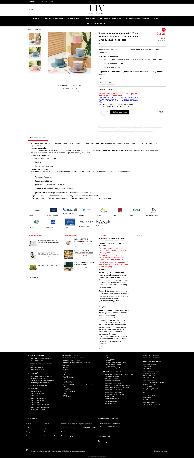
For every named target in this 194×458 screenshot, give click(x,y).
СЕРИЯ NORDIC (110, 396)
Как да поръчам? (49, 436)
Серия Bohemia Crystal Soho (114, 368)
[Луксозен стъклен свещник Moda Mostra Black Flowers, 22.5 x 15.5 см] (32, 255)
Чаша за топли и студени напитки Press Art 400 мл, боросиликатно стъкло (83, 240)
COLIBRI (65, 369)
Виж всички (102, 349)
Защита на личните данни (69, 428)
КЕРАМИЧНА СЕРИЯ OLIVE (151, 358)
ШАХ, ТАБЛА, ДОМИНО (150, 389)
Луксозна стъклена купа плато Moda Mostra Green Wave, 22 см (48, 265)
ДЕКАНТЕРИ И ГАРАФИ (38, 409)
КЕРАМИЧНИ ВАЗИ (149, 375)
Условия (46, 432)
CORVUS (65, 376)
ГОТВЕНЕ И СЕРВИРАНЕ (110, 18)
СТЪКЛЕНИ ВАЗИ (148, 378)
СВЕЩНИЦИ (147, 366)
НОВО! (36, 18)
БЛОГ (63, 432)
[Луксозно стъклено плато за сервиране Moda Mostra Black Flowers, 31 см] (32, 243)
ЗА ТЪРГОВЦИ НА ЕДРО (97, 23)
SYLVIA (65, 372)
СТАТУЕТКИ (147, 369)
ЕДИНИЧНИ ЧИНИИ (37, 361)
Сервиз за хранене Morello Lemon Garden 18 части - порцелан (83, 252)
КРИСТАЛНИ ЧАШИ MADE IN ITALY (73, 358)
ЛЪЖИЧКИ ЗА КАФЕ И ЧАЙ (39, 385)
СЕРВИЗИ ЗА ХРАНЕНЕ (53, 18)
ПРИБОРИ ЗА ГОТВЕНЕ (112, 378)
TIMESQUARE (110, 366)
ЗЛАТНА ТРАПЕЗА (36, 365)
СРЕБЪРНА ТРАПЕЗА (37, 367)
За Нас (28, 428)
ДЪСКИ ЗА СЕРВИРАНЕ (112, 376)
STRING (65, 386)
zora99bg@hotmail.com (112, 423)
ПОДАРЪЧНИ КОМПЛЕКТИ (70, 355)
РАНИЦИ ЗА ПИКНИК (150, 384)
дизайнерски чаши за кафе (108, 126)
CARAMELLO (67, 397)
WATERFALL (66, 390)
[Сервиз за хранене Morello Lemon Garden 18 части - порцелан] (68, 254)
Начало (30, 29)
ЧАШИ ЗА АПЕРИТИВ (37, 400)
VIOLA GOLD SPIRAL (69, 391)
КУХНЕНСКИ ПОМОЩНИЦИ (114, 392)
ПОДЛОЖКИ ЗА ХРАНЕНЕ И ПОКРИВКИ (117, 387)
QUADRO (65, 367)
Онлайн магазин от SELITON (97, 456)
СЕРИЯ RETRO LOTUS (112, 399)
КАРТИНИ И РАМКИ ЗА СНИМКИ (153, 382)
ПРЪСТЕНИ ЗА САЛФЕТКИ (151, 364)
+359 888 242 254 (47, 1)
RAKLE (108, 361)
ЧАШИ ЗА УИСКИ (36, 402)
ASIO (64, 371)
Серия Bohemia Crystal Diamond (115, 364)
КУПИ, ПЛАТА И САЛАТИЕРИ (114, 390)
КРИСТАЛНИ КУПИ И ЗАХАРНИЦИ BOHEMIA (76, 362)
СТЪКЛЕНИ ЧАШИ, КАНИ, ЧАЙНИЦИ (42, 380)
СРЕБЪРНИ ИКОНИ (149, 386)
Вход (28, 432)
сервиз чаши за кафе (127, 130)
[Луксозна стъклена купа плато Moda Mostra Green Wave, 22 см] (32, 267)
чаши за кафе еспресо (144, 130)
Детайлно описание (38, 138)
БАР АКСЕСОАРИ (36, 391)
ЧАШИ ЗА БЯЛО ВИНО (37, 396)
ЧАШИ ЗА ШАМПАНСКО (38, 398)
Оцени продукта (76, 85)
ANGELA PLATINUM (69, 383)
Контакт (46, 424)
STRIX (108, 357)
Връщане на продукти (68, 436)
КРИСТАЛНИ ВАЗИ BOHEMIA (71, 360)
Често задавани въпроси (69, 424)
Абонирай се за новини (107, 347)
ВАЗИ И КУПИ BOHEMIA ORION (116, 362)
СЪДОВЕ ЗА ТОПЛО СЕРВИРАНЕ (115, 383)
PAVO (64, 374)
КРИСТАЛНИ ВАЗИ (149, 373)
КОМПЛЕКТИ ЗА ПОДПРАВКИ (114, 394)
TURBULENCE (110, 359)
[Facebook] (164, 2)
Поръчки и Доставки (85, 424)
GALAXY (65, 395)
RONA (64, 379)
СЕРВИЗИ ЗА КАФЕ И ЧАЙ (39, 378)
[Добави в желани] (164, 98)
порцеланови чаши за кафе (108, 130)
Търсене (46, 428)
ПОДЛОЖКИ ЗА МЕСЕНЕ (113, 381)
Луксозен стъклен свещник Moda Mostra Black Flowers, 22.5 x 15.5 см (49, 253)
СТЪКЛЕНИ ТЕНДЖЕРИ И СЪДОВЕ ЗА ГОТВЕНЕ (120, 374)
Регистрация (30, 436)
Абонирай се (34, 277)
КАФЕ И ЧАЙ (73, 18)
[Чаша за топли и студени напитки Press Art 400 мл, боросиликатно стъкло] (68, 242)
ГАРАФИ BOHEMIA (68, 378)
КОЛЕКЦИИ (65, 365)
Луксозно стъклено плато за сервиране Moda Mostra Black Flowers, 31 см (48, 241)
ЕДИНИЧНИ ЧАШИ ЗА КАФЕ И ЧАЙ (42, 376)
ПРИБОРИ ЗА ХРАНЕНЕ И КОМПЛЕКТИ (117, 385)
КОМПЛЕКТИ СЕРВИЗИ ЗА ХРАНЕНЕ (42, 358)
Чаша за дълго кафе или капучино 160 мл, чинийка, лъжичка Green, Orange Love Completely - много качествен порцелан (84, 264)
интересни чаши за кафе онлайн (131, 126)
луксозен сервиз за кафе (153, 126)
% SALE (157, 18)
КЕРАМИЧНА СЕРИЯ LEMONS (152, 355)
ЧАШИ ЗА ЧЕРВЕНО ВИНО (39, 393)
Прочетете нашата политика (75, 451)
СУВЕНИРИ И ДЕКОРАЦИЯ (137, 18)
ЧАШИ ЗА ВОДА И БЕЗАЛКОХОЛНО (41, 407)
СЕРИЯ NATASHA (110, 403)
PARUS (65, 393)
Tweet (80, 92)
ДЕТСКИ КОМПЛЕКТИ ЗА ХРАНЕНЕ (41, 363)
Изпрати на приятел (63, 85)
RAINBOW (66, 388)
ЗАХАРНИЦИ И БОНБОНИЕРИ (40, 383)
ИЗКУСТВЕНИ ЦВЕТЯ (149, 380)
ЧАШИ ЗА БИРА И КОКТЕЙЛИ (40, 405)
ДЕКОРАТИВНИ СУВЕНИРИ (151, 371)
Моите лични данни (161, 451)
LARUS (108, 355)
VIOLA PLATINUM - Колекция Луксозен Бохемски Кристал (79, 385)
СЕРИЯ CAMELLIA (111, 401)
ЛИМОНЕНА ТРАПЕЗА (37, 369)
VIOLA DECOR (67, 381)
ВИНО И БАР (89, 18)
